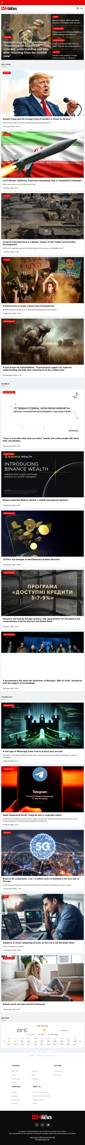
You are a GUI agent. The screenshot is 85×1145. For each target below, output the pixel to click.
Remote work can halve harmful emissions (24, 1004)
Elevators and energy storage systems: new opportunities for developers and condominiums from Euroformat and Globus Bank (41, 620)
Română (15, 1096)
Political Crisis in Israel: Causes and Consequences (28, 306)
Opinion (14, 1082)
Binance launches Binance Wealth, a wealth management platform (35, 500)
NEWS (5, 896)
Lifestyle (35, 1079)
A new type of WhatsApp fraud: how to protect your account (33, 751)
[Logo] (9, 8)
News (34, 1075)
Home (32, 1055)
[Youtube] (48, 1125)
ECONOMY (7, 832)
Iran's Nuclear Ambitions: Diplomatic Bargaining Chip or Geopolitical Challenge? (42, 180)
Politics (34, 1071)
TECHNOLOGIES (9, 454)
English (14, 1092)
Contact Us (50, 1055)
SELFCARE (7, 37)
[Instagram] (42, 1125)
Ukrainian (57, 1075)
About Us (40, 1055)
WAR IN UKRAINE (9, 321)
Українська (16, 1100)
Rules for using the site (41, 1096)
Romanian (58, 1071)
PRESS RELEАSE (9, 392)
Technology (16, 1079)
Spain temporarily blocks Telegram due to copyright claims (32, 815)
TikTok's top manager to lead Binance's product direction (31, 559)
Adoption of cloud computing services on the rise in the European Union (38, 943)
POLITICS (7, 73)
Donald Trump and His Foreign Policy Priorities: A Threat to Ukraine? (37, 119)
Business (15, 1071)
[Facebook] (37, 1125)
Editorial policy (38, 1100)
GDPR (35, 1103)
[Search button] (82, 8)
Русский (15, 1103)
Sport (14, 1075)
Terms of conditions (40, 1092)
